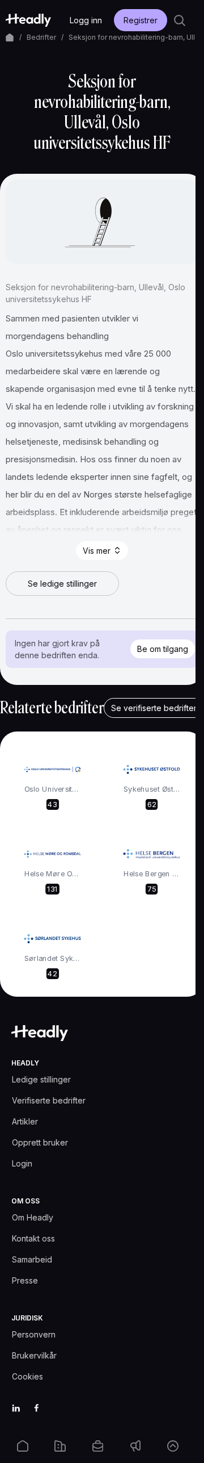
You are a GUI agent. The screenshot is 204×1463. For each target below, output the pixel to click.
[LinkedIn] (16, 1408)
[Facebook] (36, 1408)
